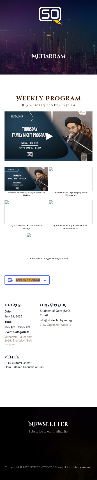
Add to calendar (28, 280)
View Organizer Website (55, 324)
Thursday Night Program (18, 342)
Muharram (11, 337)
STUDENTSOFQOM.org (46, 467)
